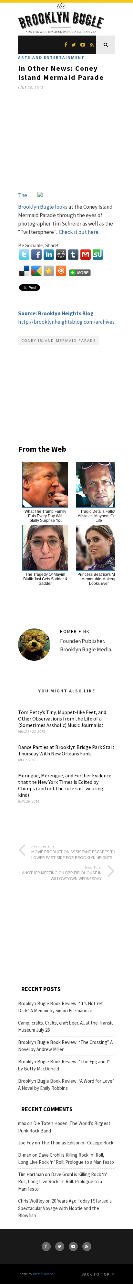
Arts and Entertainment (51, 57)
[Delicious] (24, 271)
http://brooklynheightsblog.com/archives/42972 (73, 321)
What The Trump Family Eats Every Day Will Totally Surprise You (45, 516)
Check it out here (78, 232)
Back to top (96, 1274)
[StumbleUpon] (98, 254)
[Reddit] (61, 254)
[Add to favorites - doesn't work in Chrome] (49, 271)
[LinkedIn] (49, 254)
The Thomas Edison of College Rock (77, 1143)
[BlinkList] (61, 271)
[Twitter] (24, 254)
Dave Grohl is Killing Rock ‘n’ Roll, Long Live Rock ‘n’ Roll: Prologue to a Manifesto (62, 1181)
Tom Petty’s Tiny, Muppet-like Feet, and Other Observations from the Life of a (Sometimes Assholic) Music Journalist (62, 718)
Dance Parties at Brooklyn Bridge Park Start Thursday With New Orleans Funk (66, 750)
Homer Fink (75, 631)
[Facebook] (36, 254)
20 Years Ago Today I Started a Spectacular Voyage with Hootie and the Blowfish (65, 1208)
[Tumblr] (73, 254)
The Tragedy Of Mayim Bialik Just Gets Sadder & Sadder (45, 579)
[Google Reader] (36, 271)
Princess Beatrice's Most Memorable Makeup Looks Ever (98, 579)
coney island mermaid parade (58, 340)
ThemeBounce (43, 1274)
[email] (85, 254)
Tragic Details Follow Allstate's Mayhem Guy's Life (99, 516)
